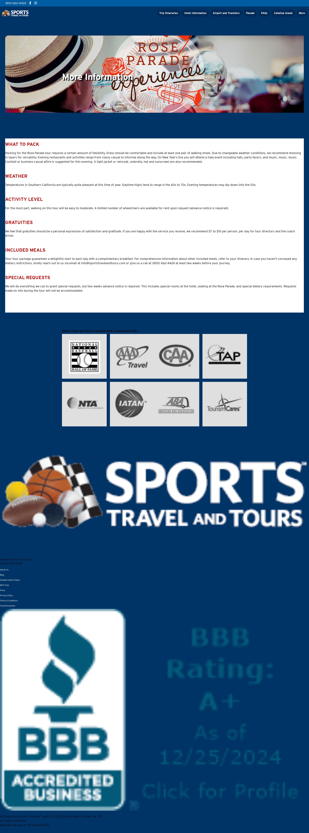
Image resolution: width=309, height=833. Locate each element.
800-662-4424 (8, 553)
